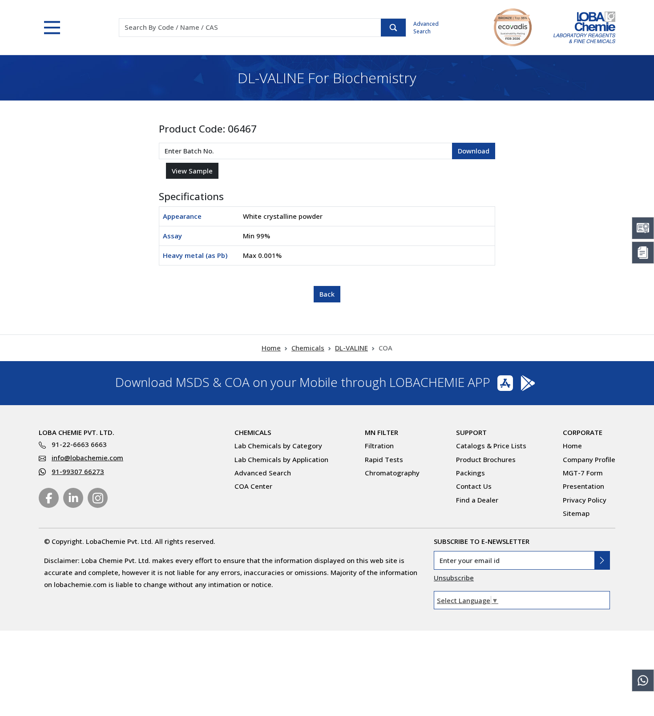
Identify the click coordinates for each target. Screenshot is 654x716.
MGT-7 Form (583, 472)
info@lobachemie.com (87, 457)
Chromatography (392, 472)
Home (271, 347)
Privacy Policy (584, 499)
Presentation (583, 486)
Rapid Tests (384, 459)
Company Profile (589, 459)
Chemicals (307, 347)
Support (471, 432)
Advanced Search (426, 27)
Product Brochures (486, 459)
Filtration (379, 445)
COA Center (253, 486)
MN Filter (381, 432)
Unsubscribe (454, 577)
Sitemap (576, 513)
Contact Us (474, 486)
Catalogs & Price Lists (491, 445)
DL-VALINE (351, 347)
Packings (470, 472)
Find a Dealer (477, 499)
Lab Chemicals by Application (281, 459)
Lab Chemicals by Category (278, 445)
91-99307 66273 (78, 471)
